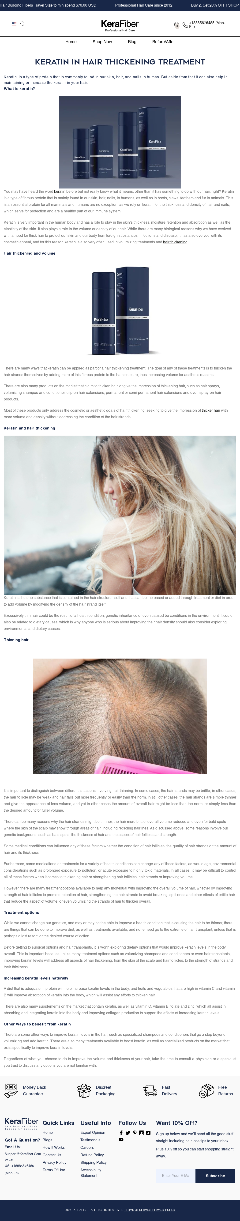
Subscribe (215, 1176)
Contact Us (52, 1155)
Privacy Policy (54, 1163)
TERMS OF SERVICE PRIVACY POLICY (150, 1210)
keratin (59, 192)
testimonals (90, 1140)
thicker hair (211, 411)
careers (87, 1148)
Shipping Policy (93, 1163)
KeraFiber (82, 1210)
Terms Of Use (54, 1170)
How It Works (54, 1148)
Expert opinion (92, 1133)
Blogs (47, 1140)
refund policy (92, 1155)
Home (48, 1133)
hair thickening (175, 242)
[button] (22, 24)
